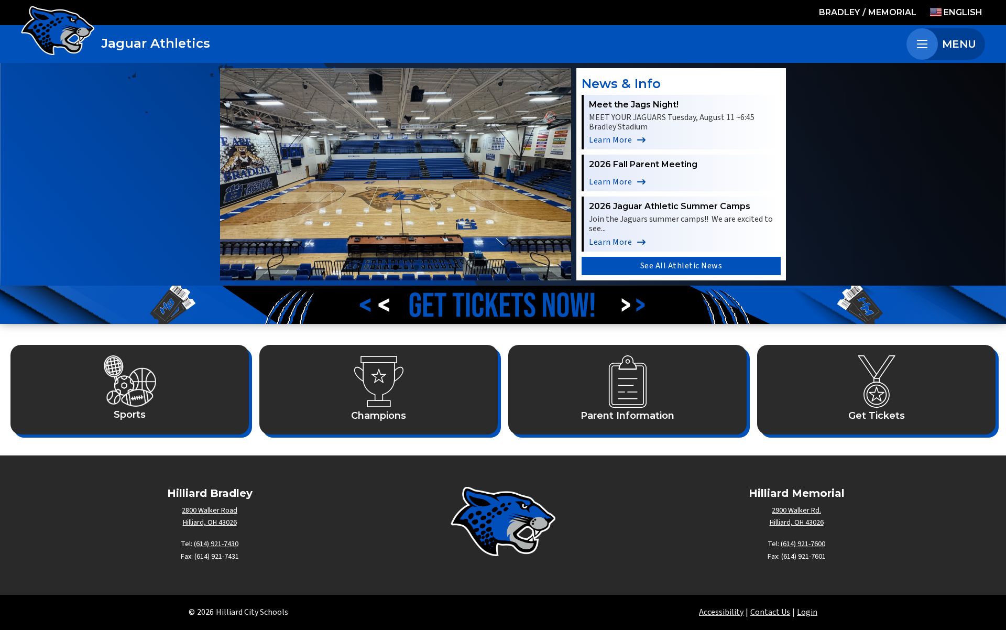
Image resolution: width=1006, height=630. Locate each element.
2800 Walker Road (209, 510)
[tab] (374, 267)
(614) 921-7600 (803, 544)
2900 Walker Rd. (796, 510)
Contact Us (770, 612)
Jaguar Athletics (156, 43)
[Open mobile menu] (922, 44)
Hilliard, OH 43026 (210, 522)
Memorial (892, 12)
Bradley (839, 12)
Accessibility (721, 612)
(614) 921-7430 (216, 544)
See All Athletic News (681, 265)
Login (807, 612)
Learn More (610, 140)
